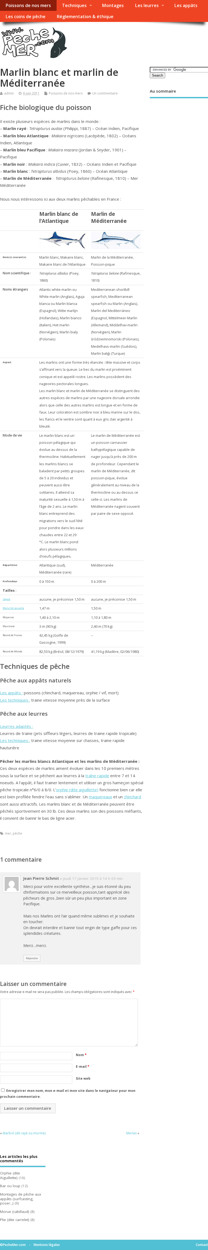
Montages (113, 5)
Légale (6, 599)
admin (9, 93)
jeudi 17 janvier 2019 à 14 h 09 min (93, 878)
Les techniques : (15, 700)
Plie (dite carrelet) (14, 1219)
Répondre (32, 958)
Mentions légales (47, 1244)
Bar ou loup (10, 1185)
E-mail (82, 1066)
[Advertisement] (179, 138)
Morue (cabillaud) (14, 1211)
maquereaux (100, 796)
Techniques (74, 5)
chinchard (132, 796)
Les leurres (147, 5)
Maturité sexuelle (13, 608)
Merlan (131, 1133)
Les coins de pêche (25, 16)
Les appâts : (11, 692)
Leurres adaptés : (16, 726)
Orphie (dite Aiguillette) (10, 1175)
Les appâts (185, 5)
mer (8, 833)
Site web (83, 1078)
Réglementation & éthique (85, 16)
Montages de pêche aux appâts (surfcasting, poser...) (20, 1199)
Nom (81, 1055)
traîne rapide (97, 775)
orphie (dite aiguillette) (77, 789)
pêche (17, 833)
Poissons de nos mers (28, 5)
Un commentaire (105, 93)
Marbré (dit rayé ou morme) (24, 1133)
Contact (202, 1244)
